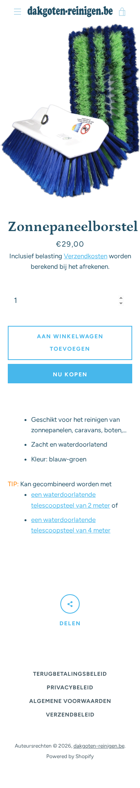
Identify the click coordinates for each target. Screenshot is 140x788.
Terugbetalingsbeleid (70, 673)
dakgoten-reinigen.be (99, 746)
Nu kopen (70, 374)
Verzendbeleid (70, 714)
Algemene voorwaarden (70, 701)
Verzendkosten (85, 256)
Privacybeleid (70, 687)
